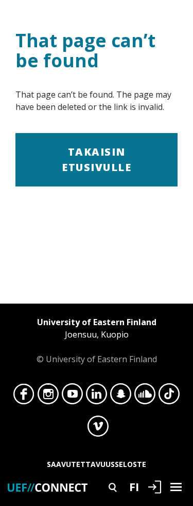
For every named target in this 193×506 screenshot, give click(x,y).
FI (134, 486)
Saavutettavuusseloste (96, 464)
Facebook (23, 396)
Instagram (48, 396)
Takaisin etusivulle (96, 159)
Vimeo (98, 429)
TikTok (169, 396)
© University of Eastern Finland (97, 340)
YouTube (72, 396)
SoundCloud (144, 396)
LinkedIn (96, 396)
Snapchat (120, 396)
